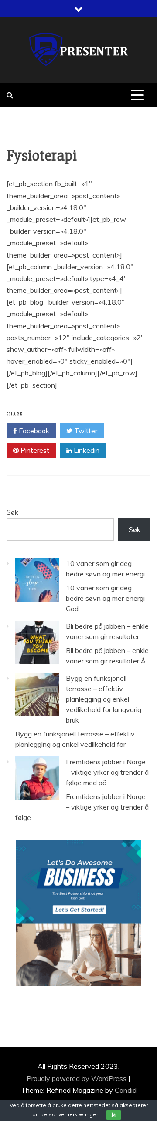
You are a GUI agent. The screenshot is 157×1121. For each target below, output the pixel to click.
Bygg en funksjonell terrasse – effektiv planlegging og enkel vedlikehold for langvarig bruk (103, 699)
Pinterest (34, 450)
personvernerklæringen (69, 1114)
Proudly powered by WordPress (77, 1078)
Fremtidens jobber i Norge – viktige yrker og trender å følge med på (107, 772)
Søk (12, 512)
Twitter (84, 430)
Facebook (33, 430)
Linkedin (85, 450)
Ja (114, 1114)
